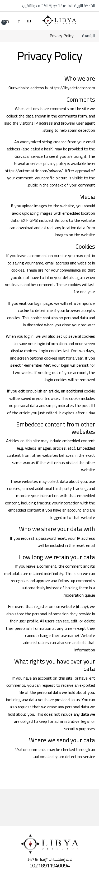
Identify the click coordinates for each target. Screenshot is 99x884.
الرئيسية (88, 36)
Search (28, 20)
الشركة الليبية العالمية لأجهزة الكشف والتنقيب (58, 5)
